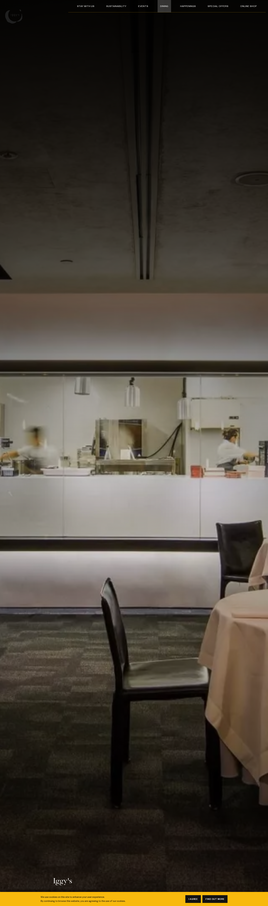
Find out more (214, 899)
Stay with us (85, 6)
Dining (164, 6)
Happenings (188, 6)
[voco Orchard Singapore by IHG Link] (15, 15)
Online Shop (248, 6)
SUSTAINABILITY (116, 6)
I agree (193, 899)
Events (143, 6)
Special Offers (218, 6)
